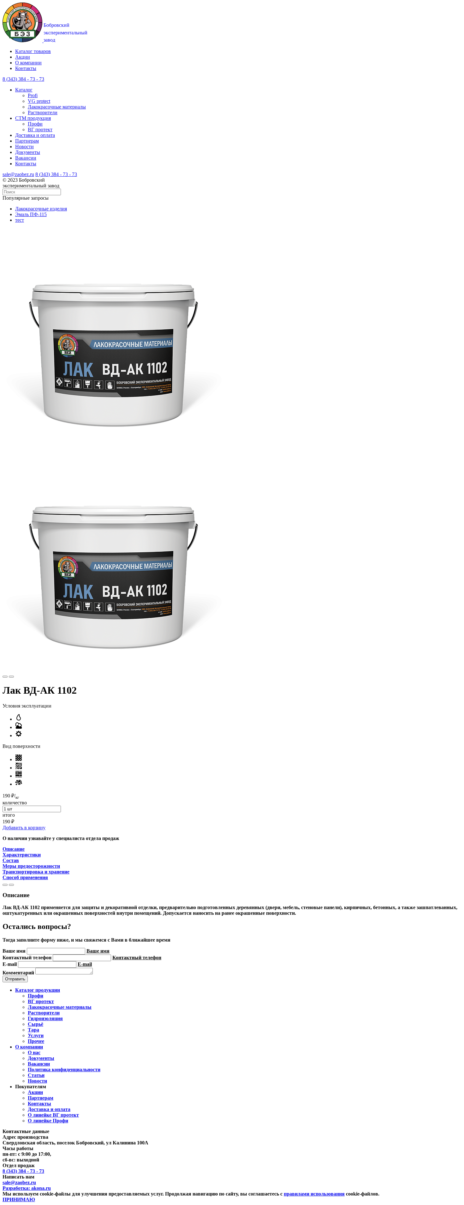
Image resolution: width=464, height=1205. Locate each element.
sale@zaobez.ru (18, 174)
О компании (28, 62)
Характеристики (22, 854)
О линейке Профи (48, 1120)
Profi (33, 95)
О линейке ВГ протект (53, 1115)
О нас (34, 1052)
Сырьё (35, 1024)
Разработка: (27, 1188)
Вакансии (25, 158)
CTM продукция (33, 118)
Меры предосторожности (31, 866)
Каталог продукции (37, 990)
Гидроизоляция (45, 1018)
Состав (11, 860)
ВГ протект (40, 129)
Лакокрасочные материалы (57, 106)
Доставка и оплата (35, 135)
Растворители (42, 112)
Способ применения (25, 877)
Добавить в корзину (24, 827)
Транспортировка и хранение (36, 871)
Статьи (36, 1075)
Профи (35, 123)
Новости (24, 146)
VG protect (39, 101)
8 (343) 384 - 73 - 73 (56, 174)
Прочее (36, 1041)
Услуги (36, 1035)
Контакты (25, 68)
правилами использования (314, 1193)
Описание (14, 849)
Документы (27, 152)
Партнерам (27, 141)
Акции (22, 57)
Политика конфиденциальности (64, 1069)
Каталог (24, 89)
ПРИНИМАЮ (19, 1199)
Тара (33, 1029)
